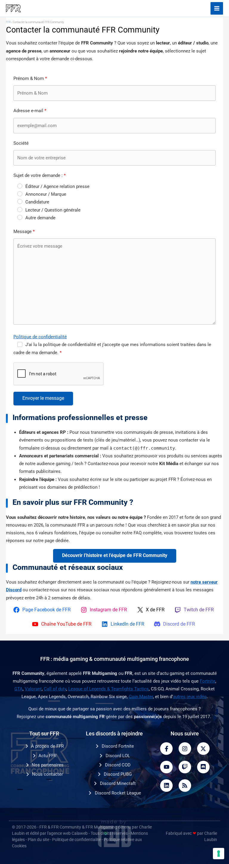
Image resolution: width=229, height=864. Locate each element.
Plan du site (38, 839)
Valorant (33, 689)
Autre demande (40, 217)
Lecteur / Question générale (53, 210)
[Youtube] (166, 767)
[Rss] (185, 785)
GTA (18, 689)
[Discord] (203, 767)
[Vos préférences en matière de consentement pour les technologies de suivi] (218, 853)
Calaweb (80, 833)
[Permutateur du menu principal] (217, 8)
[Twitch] (185, 767)
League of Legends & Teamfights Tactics (108, 689)
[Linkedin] (166, 785)
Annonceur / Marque (45, 194)
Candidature (37, 202)
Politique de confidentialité (40, 337)
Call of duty (55, 689)
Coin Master (141, 696)
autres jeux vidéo (190, 696)
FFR (8, 22)
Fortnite (207, 681)
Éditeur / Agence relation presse (57, 186)
